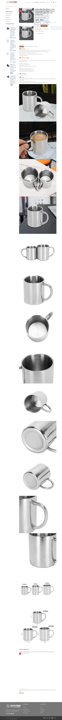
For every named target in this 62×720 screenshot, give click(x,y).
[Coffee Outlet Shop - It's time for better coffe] (12, 2)
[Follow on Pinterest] (11, 713)
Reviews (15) (36, 46)
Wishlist (41, 712)
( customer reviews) (42, 17)
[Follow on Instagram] (8, 713)
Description (22, 46)
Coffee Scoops (8, 19)
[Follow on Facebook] (6, 713)
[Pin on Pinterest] (41, 33)
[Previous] (19, 41)
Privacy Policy (13, 717)
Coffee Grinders (42, 2)
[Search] (51, 2)
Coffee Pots (8, 17)
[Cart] (53, 2)
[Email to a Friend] (39, 33)
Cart (41, 707)
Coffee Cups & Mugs (13, 6)
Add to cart (44, 25)
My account (42, 710)
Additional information (29, 46)
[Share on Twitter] (38, 33)
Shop (30, 2)
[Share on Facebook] (36, 33)
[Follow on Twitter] (10, 713)
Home (27, 2)
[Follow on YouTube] (13, 713)
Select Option (37, 22)
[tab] (21, 46)
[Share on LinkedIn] (43, 33)
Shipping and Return (26, 710)
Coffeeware (8, 20)
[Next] (23, 24)
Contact (47, 2)
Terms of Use (25, 712)
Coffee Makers (34, 2)
